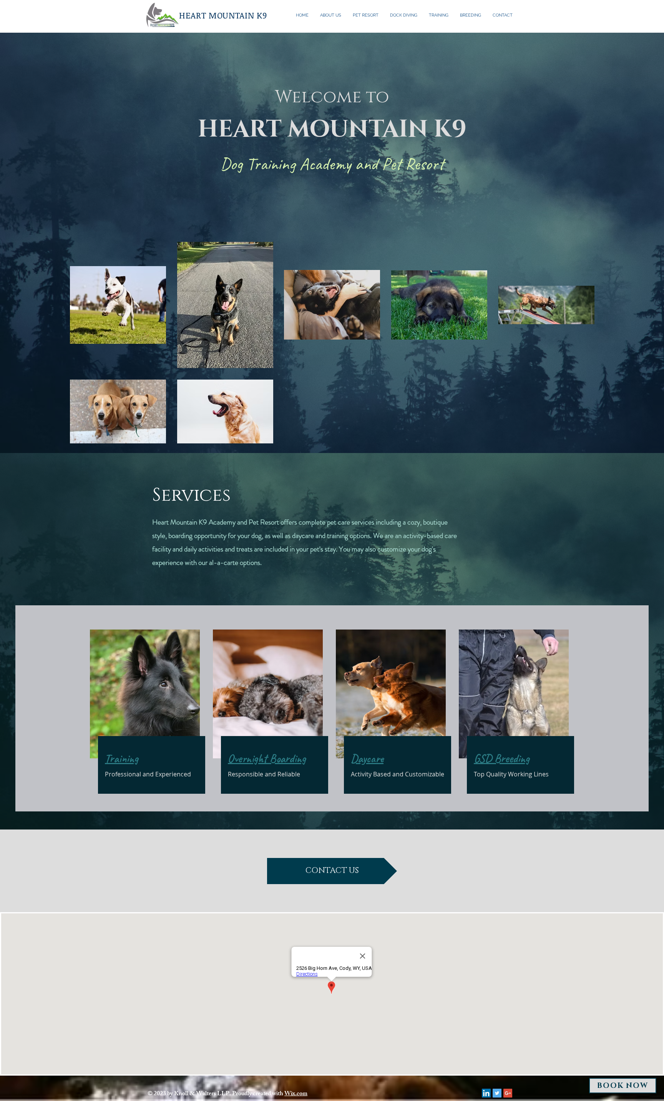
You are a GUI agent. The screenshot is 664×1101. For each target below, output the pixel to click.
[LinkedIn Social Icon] (486, 1093)
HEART (192, 15)
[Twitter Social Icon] (497, 1093)
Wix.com (295, 1094)
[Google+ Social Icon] (507, 1093)
